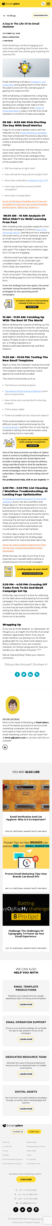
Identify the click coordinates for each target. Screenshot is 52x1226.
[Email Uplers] (11, 4)
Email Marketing (11, 37)
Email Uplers (42, 722)
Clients (29, 1155)
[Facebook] (15, 1209)
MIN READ (41, 831)
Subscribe (26, 1179)
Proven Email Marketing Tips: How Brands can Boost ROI (26, 875)
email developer (11, 427)
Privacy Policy (17, 1222)
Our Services (7, 1146)
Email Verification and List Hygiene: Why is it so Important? (26, 818)
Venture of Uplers (32, 1222)
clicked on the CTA (37, 180)
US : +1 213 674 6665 (27, 1190)
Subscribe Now (41, 15)
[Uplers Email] (15, 1125)
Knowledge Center (33, 1164)
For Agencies (31, 1159)
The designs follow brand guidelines (23, 391)
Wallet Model (31, 1151)
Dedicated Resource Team (36, 1146)
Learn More (26, 1004)
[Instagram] (36, 1209)
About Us (6, 1142)
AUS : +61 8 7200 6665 (27, 1199)
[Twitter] (22, 1209)
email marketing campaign (33, 133)
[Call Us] (43, 3)
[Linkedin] (29, 1209)
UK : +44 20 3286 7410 (27, 1194)
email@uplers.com (27, 1203)
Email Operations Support (12, 1164)
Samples (6, 1155)
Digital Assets (31, 1142)
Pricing (5, 1151)
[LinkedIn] (5, 747)
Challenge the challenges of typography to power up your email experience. (26, 934)
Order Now (34, 1132)
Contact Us (18, 1132)
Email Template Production (13, 1159)
